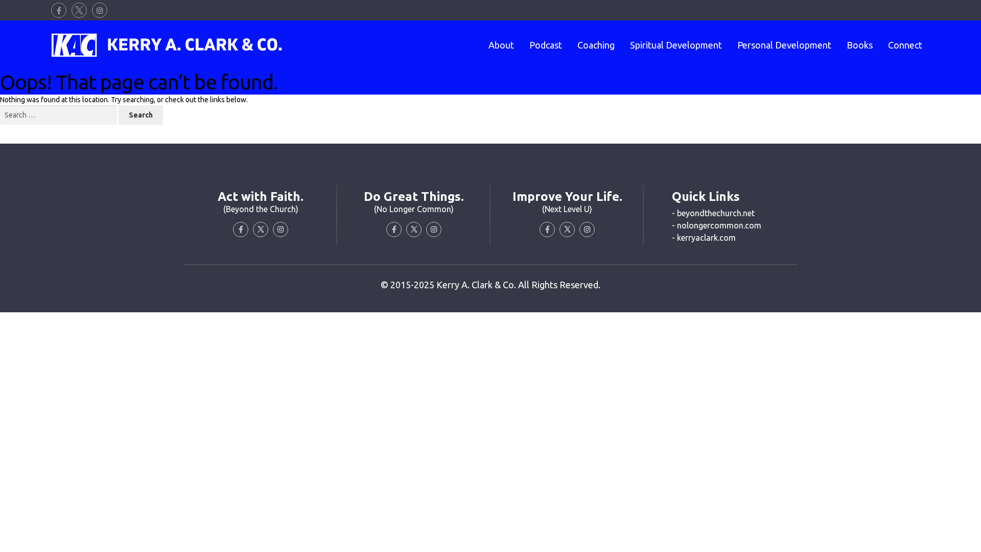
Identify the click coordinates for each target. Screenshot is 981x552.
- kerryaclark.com (704, 237)
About (501, 45)
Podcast (545, 45)
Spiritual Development (676, 45)
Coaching (596, 45)
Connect (905, 45)
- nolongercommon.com (716, 225)
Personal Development (784, 45)
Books (860, 45)
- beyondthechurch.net (713, 213)
